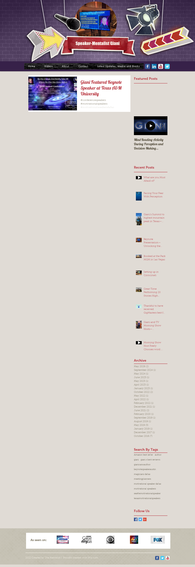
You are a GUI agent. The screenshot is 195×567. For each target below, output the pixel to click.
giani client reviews (150, 460)
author (158, 455)
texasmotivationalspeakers (147, 498)
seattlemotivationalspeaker (147, 494)
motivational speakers (145, 489)
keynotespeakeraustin (145, 469)
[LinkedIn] (154, 66)
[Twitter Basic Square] (140, 519)
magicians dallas (142, 474)
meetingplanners (142, 479)
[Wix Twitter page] (167, 66)
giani (136, 460)
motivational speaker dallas (147, 484)
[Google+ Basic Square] (145, 519)
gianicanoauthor (142, 465)
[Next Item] (162, 125)
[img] (63, 540)
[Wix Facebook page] (147, 66)
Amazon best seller (143, 455)
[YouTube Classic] (160, 66)
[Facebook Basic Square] (135, 519)
